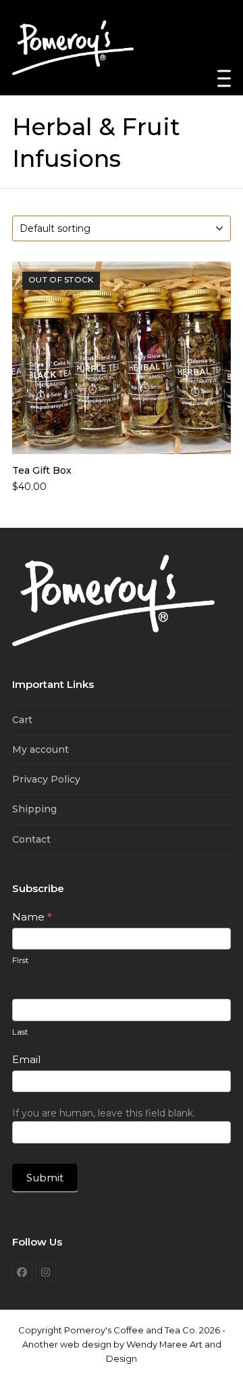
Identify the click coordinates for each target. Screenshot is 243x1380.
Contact (31, 839)
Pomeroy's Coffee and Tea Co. (130, 1330)
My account (40, 749)
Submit (44, 1177)
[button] (224, 78)
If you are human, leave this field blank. (103, 1113)
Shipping (34, 809)
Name (32, 916)
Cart (22, 720)
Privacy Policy (46, 779)
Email (26, 1059)
